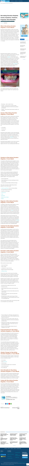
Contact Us (19, 462)
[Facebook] (6, 404)
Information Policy (9, 458)
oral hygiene (15, 63)
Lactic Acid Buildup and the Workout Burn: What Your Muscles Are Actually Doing (23, 42)
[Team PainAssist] (3, 398)
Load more (24, 59)
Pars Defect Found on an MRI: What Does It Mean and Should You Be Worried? (23, 57)
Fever (2, 194)
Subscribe (25, 457)
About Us (1, 452)
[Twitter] (7, 404)
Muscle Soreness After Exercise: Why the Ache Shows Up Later (22, 46)
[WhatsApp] (11, 404)
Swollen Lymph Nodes (4, 188)
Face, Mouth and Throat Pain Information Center (7, 3)
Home (1, 3)
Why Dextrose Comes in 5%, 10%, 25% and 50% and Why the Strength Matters (23, 49)
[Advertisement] (10, 9)
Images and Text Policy (10, 454)
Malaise (2, 198)
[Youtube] (5, 454)
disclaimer (8, 398)
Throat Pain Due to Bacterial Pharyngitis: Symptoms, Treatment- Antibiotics (13, 435)
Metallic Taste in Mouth (5, 197)
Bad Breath (3, 195)
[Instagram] (2, 454)
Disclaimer (22, 462)
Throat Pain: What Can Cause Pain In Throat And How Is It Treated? (14, 443)
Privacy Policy (9, 452)
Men (22, 35)
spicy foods (5, 361)
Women (26, 35)
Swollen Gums (3, 192)
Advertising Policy (17, 452)
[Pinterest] (9, 404)
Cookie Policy (17, 457)
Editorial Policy (9, 456)
